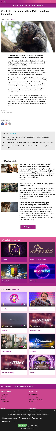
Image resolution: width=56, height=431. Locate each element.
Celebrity (40, 5)
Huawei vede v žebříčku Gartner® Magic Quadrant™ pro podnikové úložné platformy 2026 (28, 138)
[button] (28, 428)
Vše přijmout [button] (22, 425)
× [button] (54, 410)
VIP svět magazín (33, 394)
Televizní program (5, 394)
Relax (21, 5)
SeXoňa (31, 401)
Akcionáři (3, 398)
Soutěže (27, 5)
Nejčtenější (13, 133)
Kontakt (3, 409)
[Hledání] (54, 1)
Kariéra (3, 399)
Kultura (15, 5)
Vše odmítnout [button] (33, 425)
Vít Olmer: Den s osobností (35, 399)
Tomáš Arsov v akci (33, 396)
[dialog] (28, 420)
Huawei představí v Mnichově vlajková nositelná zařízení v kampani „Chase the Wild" (29, 147)
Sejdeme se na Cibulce (34, 398)
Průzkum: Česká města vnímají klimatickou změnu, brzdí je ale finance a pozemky (30, 142)
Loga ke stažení (5, 401)
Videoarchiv (4, 396)
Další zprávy (28, 227)
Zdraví (33, 5)
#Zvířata (13, 19)
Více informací (29, 415)
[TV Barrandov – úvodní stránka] (3, 2)
